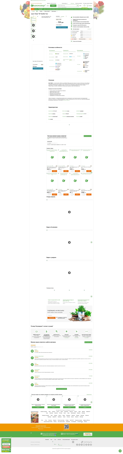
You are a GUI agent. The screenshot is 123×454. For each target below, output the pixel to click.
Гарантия (54, 420)
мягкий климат (87, 53)
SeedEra (51, 119)
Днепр (62, 411)
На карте (77, 434)
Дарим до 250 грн (86, 420)
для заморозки (59, 64)
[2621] (84, 289)
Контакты (50, 420)
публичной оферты (66, 100)
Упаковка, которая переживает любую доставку (81, 26)
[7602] (54, 289)
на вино (58, 67)
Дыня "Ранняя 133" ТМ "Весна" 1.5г (86, 167)
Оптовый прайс (80, 421)
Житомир (81, 416)
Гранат (63, 7)
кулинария (58, 66)
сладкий (81, 116)
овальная (54, 113)
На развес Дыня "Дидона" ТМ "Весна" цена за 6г (63, 167)
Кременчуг (60, 416)
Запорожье (66, 411)
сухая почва (86, 65)
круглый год (71, 53)
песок (86, 64)
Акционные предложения (36, 3)
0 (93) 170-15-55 (51, 434)
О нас (46, 420)
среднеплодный (55, 116)
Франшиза (72, 3)
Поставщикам (73, 421)
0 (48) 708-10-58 (45, 435)
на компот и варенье (58, 69)
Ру (80, 5)
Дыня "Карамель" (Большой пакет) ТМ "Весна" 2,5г (62, 191)
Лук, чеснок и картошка (40, 9)
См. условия (66, 337)
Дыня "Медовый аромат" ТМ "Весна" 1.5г (74, 167)
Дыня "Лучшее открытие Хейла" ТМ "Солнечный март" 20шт (52, 167)
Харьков (53, 411)
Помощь (55, 421)
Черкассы (71, 411)
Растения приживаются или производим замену (81, 21)
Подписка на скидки (78, 420)
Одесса (58, 411)
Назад (33, 11)
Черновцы (49, 416)
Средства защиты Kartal (48, 421)
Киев (49, 411)
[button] (91, 172)
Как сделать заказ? (61, 421)
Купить (54, 194)
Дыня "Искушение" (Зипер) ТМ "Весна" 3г (86, 191)
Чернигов (76, 416)
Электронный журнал (66, 439)
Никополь (87, 415)
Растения (83, 8)
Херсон (75, 411)
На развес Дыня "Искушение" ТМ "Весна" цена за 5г (74, 191)
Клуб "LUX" (72, 420)
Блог (42, 420)
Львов (79, 411)
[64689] (69, 289)
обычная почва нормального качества (87, 62)
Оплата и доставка (78, 3)
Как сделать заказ (74, 439)
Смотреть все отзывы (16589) (61, 388)
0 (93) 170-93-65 (53, 3)
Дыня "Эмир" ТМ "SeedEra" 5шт (38, 61)
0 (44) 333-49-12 (45, 434)
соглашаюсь (60, 317)
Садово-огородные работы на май (54, 299)
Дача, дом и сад (90, 9)
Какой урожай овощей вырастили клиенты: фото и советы (83, 300)
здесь (48, 138)
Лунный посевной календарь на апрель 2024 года (68, 300)
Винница (83, 411)
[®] (38, 6)
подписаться (51, 317)
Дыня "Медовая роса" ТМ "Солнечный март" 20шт (51, 191)
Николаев (82, 415)
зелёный (58, 53)
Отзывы (67, 420)
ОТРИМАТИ (6, 446)
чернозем (86, 67)
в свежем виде (59, 63)
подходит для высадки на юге (87, 56)
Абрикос (65, 7)
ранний (56, 56)
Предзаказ (68, 421)
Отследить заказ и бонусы (87, 3)
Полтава (68, 416)
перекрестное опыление (70, 116)
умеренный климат (86, 58)
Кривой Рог (88, 411)
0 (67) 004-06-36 (52, 435)
